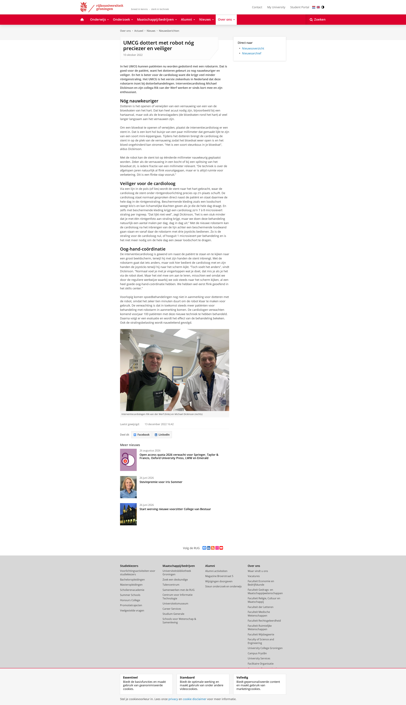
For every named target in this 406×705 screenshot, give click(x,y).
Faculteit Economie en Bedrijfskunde (261, 583)
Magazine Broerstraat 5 (219, 576)
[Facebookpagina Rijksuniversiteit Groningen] (204, 548)
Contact (257, 7)
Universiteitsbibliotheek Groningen (177, 572)
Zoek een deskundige (175, 579)
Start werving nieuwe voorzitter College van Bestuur (175, 509)
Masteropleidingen (131, 584)
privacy (173, 699)
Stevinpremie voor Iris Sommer (161, 481)
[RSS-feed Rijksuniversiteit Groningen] (213, 548)
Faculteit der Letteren (260, 607)
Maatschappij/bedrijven (179, 566)
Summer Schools (130, 595)
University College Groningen (265, 648)
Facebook (144, 434)
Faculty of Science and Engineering (261, 641)
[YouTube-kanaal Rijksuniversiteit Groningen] (221, 548)
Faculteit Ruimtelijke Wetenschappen (260, 627)
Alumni (210, 566)
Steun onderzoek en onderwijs (223, 586)
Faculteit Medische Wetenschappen (259, 613)
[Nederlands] (313, 7)
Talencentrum (171, 584)
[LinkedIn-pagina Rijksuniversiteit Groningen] (208, 548)
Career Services (172, 608)
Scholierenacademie (132, 590)
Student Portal (299, 7)
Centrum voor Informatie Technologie (178, 596)
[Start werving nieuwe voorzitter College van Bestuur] (128, 514)
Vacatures (254, 576)
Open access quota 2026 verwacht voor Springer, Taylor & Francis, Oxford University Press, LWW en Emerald (179, 456)
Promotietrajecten (131, 605)
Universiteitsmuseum (175, 603)
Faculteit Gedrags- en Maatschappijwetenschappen (265, 591)
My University (276, 7)
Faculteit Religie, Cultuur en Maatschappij (264, 600)
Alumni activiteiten (216, 571)
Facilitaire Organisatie (261, 663)
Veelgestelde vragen (132, 610)
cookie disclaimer (194, 699)
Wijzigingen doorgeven (218, 581)
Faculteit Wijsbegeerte (261, 634)
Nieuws (151, 31)
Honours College (130, 600)
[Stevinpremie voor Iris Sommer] (128, 487)
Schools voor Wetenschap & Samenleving (179, 620)
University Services (259, 658)
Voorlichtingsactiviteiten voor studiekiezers (137, 572)
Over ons (125, 31)
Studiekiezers (129, 566)
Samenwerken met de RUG (179, 590)
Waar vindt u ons (258, 571)
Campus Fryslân (257, 653)
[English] (318, 7)
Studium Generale (173, 614)
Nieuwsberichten (169, 31)
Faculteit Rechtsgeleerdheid (264, 620)
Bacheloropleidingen (132, 579)
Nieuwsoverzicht (253, 48)
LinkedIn (164, 434)
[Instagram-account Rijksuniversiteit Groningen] (217, 548)
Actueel (138, 31)
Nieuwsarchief (251, 53)
